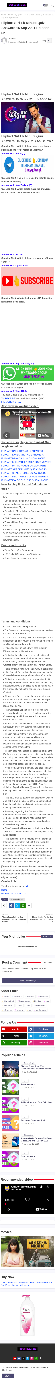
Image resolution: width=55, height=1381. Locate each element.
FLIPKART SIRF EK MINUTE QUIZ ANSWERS (24, 469)
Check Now (7, 1370)
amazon (6, 996)
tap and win (20, 1010)
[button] (45, 5)
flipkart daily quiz (14, 15)
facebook (43, 1029)
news (47, 1001)
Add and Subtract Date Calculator (36, 1102)
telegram (43, 1036)
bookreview (30, 996)
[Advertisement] (27, 68)
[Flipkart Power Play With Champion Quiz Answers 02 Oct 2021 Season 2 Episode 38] (10, 1069)
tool (30, 1010)
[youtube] (14, 1358)
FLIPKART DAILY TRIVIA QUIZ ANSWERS (22, 451)
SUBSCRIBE (8, 398)
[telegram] (27, 1358)
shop (28, 1005)
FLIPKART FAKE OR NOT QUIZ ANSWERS (22, 455)
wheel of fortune (41, 1010)
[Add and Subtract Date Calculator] (10, 1105)
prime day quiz (8, 1005)
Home (3, 15)
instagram (43, 1043)
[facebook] (19, 1358)
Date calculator (28, 1156)
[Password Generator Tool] (10, 1123)
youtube (16, 1029)
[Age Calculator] (10, 1087)
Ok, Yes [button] (8, 1376)
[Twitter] (17, 905)
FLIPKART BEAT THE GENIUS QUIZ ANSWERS (25, 477)
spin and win (8, 1010)
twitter (16, 1036)
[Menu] (3, 5)
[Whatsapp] (23, 905)
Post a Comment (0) (27, 981)
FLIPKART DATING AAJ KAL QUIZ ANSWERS (23, 466)
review (20, 1005)
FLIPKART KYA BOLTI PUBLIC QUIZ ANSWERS (24, 480)
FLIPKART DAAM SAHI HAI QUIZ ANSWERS (23, 458)
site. (28, 886)
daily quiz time (43, 996)
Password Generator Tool (33, 1120)
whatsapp (15, 1043)
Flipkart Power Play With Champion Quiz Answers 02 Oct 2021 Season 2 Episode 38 (36, 1067)
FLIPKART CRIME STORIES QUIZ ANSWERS (23, 473)
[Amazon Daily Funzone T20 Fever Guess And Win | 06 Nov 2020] (10, 1141)
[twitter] (23, 1358)
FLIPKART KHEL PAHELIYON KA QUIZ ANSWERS (26, 462)
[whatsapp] (36, 1358)
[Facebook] (11, 905)
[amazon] (40, 1358)
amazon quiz (18, 996)
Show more (47, 937)
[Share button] (29, 905)
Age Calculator (28, 1084)
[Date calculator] (10, 1159)
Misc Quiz (37, 1001)
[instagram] (32, 1358)
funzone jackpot (24, 1001)
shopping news (40, 1005)
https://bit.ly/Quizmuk (11, 402)
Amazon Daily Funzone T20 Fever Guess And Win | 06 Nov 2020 (36, 1139)
